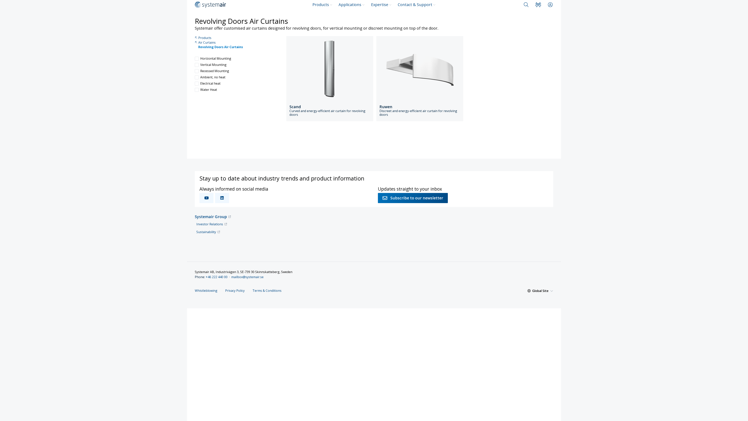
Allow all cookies (502, 366)
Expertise (379, 4)
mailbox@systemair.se (247, 277)
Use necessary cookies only (502, 390)
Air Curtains (207, 42)
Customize (499, 378)
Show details (273, 413)
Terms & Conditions (266, 291)
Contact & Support (415, 4)
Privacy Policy (235, 291)
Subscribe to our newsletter (416, 198)
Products (320, 4)
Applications (350, 4)
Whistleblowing (206, 291)
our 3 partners (286, 370)
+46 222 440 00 (217, 277)
